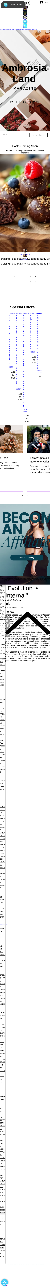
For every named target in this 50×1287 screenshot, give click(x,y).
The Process (10, 581)
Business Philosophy (26, 578)
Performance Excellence (36, 579)
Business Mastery (14, 578)
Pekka (25, 579)
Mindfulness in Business (15, 579)
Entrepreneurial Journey (23, 577)
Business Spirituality (39, 578)
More (14, 135)
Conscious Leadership (8, 577)
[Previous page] (15, 281)
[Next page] (35, 281)
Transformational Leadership (23, 581)
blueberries (43, 581)
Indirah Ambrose (36, 577)
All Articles (5, 135)
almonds (35, 581)
